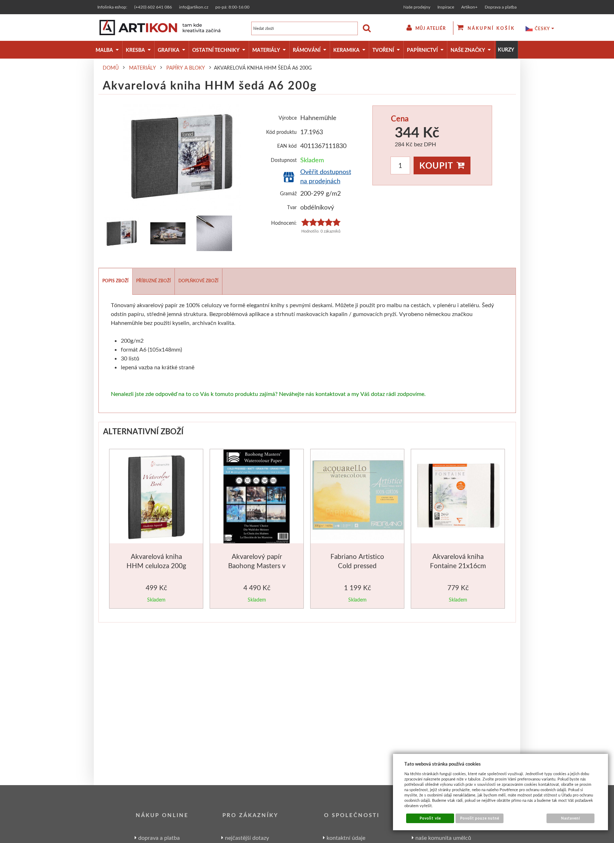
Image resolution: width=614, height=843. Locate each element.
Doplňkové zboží (198, 280)
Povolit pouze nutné (480, 818)
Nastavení (570, 818)
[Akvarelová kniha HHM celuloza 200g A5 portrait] (156, 498)
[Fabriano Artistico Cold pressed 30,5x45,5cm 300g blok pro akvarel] (358, 497)
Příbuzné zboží (153, 280)
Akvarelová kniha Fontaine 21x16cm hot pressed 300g (458, 565)
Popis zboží (115, 280)
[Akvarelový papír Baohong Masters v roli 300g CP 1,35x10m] (256, 498)
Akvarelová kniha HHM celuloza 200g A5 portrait (156, 565)
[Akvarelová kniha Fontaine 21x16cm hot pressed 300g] (458, 497)
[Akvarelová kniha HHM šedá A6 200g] (182, 157)
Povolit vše (430, 818)
